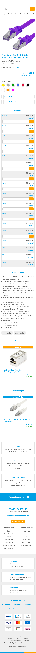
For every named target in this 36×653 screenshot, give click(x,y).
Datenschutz (27, 540)
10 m (4, 193)
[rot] (23, 85)
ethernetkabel (19, 333)
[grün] (13, 85)
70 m (4, 255)
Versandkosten (26, 636)
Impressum (27, 534)
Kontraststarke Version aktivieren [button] (18, 646)
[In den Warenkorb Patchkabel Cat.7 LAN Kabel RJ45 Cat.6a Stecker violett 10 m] (31, 198)
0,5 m (4, 125)
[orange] (8, 90)
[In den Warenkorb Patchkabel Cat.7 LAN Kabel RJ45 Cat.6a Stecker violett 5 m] (31, 178)
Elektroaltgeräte (9, 548)
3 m (3, 163)
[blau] (18, 85)
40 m (4, 240)
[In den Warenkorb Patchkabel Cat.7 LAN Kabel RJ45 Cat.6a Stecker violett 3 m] (31, 168)
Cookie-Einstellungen (27, 545)
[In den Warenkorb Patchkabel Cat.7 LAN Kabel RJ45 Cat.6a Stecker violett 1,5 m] (31, 151)
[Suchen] (32, 9)
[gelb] (3, 85)
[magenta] (13, 90)
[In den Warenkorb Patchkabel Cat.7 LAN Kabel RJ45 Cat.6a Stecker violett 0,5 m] (31, 131)
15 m (4, 203)
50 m (4, 248)
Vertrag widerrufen (18, 521)
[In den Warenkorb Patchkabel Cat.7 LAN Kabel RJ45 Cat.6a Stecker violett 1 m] (31, 141)
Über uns (27, 531)
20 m (4, 213)
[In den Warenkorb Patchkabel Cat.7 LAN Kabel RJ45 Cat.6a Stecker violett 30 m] (31, 236)
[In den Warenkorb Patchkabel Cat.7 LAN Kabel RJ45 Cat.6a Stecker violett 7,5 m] (31, 188)
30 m (4, 230)
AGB (27, 537)
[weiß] (3, 90)
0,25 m (4, 115)
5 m (3, 173)
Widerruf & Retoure (27, 542)
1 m (3, 135)
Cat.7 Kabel (15, 68)
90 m (4, 262)
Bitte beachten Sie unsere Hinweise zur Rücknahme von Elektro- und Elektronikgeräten (18, 466)
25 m (4, 223)
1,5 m (4, 146)
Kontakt (9, 531)
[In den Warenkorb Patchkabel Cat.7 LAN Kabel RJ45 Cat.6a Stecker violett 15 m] (31, 208)
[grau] (8, 85)
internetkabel (7, 333)
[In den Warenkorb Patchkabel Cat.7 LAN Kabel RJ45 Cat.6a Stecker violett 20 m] (31, 219)
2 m (3, 156)
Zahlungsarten (9, 542)
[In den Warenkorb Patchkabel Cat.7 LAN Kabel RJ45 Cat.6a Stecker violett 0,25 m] (31, 121)
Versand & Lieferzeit (9, 545)
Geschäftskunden (9, 534)
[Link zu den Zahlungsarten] (18, 623)
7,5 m (4, 183)
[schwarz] (28, 85)
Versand (32, 76)
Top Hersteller (28, 604)
